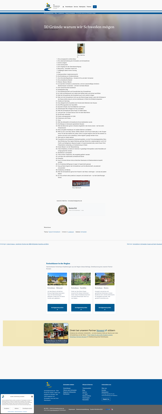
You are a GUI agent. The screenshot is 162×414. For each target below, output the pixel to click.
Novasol (100, 330)
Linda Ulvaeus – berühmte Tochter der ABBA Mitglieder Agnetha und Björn (28, 244)
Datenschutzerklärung (18, 411)
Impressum (25, 411)
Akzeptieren (6, 408)
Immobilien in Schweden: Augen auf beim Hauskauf (147, 244)
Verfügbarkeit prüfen (57, 307)
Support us (106, 399)
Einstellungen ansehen (27, 408)
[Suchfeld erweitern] (95, 6)
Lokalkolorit (71, 231)
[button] (32, 396)
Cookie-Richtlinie (11, 411)
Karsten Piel (47, 29)
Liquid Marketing (54, 410)
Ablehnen (17, 408)
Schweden (84, 232)
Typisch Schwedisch (54, 232)
